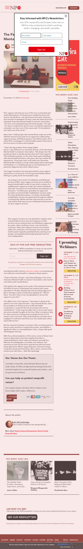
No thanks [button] (41, 54)
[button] (66, 16)
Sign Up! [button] (41, 49)
